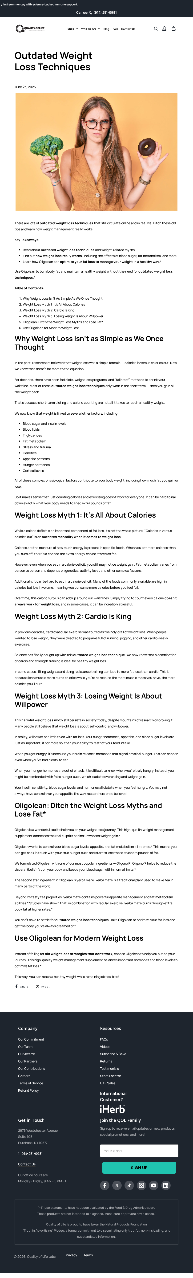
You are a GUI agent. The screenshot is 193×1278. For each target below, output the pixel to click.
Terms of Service (30, 1083)
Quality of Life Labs (41, 1256)
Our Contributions (31, 1068)
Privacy (72, 1255)
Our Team (25, 1046)
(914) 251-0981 (105, 12)
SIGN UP (139, 1168)
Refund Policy (28, 1090)
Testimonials (109, 1068)
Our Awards (26, 1054)
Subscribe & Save (113, 1054)
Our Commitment (31, 1039)
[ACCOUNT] (164, 28)
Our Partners (27, 1061)
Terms (88, 1255)
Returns (106, 1061)
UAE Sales (107, 1083)
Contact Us (27, 1164)
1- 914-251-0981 (30, 1153)
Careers (24, 1076)
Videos (105, 1046)
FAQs (104, 1039)
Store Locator (110, 1076)
